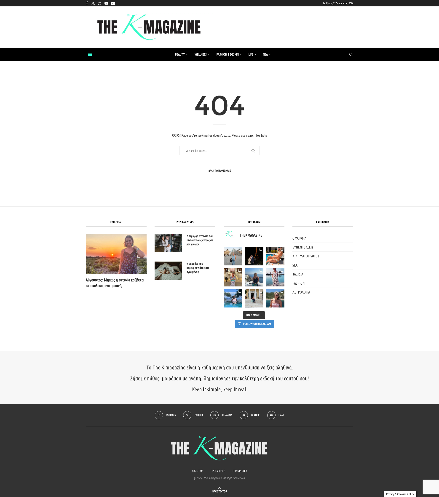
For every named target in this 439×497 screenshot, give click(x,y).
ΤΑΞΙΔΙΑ (297, 274)
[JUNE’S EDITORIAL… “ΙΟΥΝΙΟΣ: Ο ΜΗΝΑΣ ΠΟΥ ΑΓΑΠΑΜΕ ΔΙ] (275, 298)
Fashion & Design (228, 54)
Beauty (180, 54)
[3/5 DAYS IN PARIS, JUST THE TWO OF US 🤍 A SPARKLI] (254, 256)
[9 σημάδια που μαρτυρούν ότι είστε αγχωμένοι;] (168, 271)
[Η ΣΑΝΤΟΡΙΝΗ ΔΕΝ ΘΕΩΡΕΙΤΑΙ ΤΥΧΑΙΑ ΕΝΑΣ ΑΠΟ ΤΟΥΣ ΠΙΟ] (254, 277)
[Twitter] (93, 3)
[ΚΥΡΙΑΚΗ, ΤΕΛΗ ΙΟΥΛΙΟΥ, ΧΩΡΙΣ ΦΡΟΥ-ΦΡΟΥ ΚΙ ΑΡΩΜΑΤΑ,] (275, 256)
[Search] (351, 54)
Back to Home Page (220, 170)
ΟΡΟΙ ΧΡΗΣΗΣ (218, 470)
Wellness (201, 54)
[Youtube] (106, 3)
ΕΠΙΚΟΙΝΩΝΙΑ (240, 470)
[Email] (113, 3)
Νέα (265, 54)
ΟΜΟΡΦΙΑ (299, 238)
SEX (295, 265)
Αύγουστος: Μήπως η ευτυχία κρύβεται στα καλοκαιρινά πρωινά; (115, 283)
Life (251, 54)
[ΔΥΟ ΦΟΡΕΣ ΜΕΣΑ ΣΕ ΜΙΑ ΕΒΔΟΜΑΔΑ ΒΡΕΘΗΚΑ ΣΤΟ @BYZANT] (233, 277)
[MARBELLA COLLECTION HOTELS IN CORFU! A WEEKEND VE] (233, 298)
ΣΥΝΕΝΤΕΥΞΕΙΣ (302, 247)
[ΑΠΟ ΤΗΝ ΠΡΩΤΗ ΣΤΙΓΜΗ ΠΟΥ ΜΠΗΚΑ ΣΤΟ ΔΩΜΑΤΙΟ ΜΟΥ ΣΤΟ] (275, 277)
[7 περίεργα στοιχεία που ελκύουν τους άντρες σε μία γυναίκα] (168, 243)
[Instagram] (100, 3)
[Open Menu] (90, 54)
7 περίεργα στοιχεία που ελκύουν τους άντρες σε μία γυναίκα (200, 240)
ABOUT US (197, 470)
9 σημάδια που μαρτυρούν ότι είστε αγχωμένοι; (198, 267)
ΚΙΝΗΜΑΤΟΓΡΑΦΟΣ (305, 256)
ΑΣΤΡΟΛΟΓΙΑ (301, 292)
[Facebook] (87, 3)
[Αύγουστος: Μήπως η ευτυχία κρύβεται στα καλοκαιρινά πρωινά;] (116, 254)
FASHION (298, 283)
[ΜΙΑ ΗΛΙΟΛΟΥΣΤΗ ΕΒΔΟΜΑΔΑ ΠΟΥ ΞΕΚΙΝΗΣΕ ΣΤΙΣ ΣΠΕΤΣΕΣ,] (254, 298)
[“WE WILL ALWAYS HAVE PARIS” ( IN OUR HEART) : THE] (233, 256)
